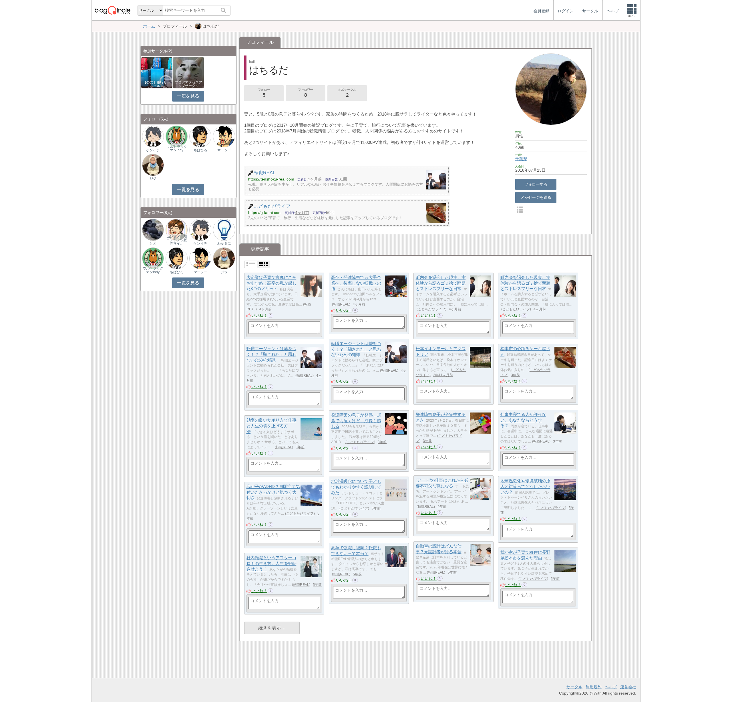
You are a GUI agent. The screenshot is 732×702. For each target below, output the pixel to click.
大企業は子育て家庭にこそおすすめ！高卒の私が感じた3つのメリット (271, 283)
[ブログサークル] (112, 10)
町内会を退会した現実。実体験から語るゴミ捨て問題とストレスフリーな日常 (441, 283)
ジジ (153, 178)
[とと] (153, 229)
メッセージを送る (535, 197)
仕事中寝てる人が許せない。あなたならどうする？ (523, 420)
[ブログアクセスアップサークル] (188, 72)
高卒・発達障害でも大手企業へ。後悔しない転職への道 (356, 283)
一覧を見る (188, 96)
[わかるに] (224, 229)
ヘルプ (611, 687)
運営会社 (628, 687)
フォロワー (305, 93)
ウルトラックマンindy (176, 148)
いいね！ (259, 315)
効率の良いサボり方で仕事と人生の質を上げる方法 (271, 426)
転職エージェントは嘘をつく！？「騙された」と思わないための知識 (356, 349)
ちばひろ (200, 150)
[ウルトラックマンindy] (176, 136)
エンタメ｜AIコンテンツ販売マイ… (176, 240)
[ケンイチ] (153, 136)
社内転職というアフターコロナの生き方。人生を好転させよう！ (271, 563)
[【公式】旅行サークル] (157, 72)
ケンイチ (153, 150)
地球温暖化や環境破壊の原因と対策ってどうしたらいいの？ (525, 486)
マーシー (224, 150)
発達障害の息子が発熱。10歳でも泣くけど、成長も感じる (356, 421)
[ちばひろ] (200, 136)
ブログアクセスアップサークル (188, 84)
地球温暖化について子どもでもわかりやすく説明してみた (356, 487)
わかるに (224, 243)
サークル (574, 687)
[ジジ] (153, 164)
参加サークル (347, 93)
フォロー (264, 93)
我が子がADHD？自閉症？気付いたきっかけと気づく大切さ (273, 492)
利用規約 (594, 687)
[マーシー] (224, 136)
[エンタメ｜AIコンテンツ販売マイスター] (176, 229)
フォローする (536, 184)
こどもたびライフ (431, 309)
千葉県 (521, 158)
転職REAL (341, 304)
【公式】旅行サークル (156, 84)
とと (153, 243)
